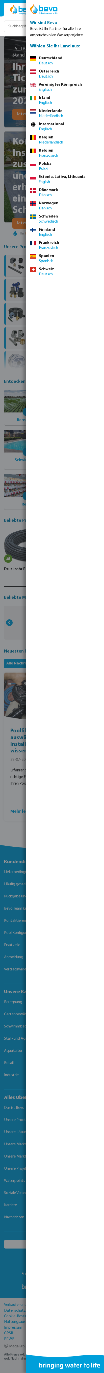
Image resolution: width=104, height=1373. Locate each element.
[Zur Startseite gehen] (23, 9)
